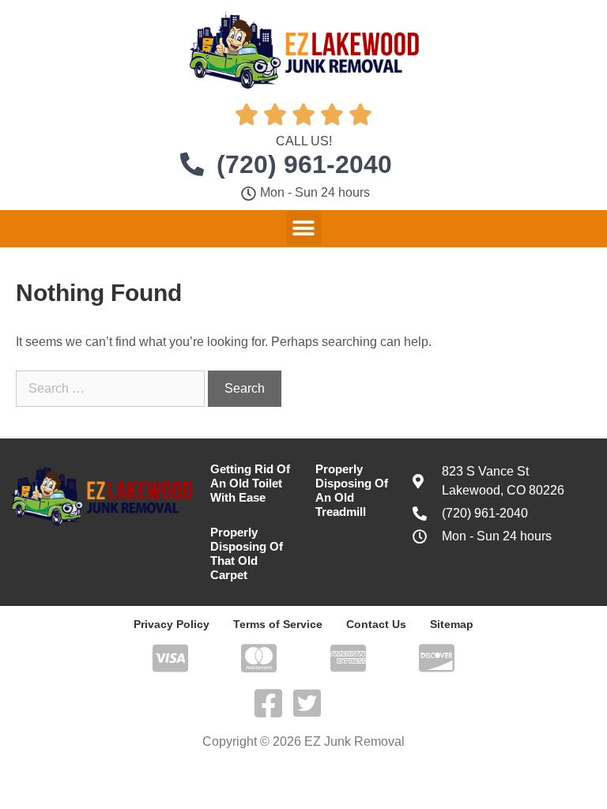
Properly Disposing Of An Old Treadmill (351, 490)
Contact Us (376, 624)
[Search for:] (112, 388)
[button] (304, 228)
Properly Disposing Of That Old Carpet (246, 553)
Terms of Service (277, 624)
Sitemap (451, 624)
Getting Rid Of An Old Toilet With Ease (250, 483)
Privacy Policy (171, 624)
